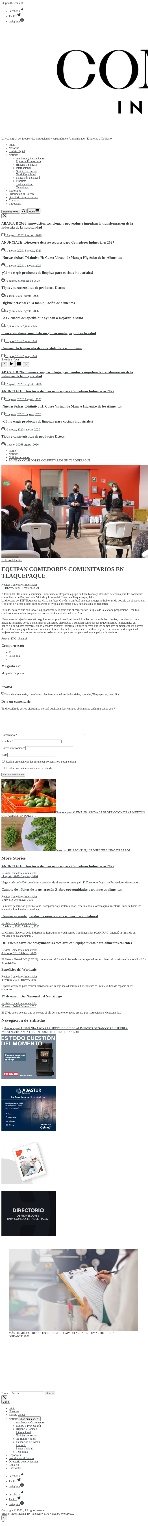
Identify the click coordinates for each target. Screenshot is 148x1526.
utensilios (114, 694)
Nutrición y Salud (26, 174)
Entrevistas (15, 203)
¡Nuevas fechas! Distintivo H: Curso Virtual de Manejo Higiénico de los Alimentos (61, 257)
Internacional (23, 167)
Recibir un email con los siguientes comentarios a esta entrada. (41, 761)
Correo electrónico (13, 748)
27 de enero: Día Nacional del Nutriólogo (31, 996)
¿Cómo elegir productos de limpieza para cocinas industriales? (47, 273)
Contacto (14, 200)
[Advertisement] (74, 1366)
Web (4, 754)
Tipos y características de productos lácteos (33, 288)
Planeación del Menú (28, 177)
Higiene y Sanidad (26, 164)
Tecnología (22, 187)
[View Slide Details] (73, 1329)
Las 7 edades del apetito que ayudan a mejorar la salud (42, 318)
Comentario (9, 734)
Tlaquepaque (99, 694)
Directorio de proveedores (23, 197)
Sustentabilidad (24, 184)
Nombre (7, 741)
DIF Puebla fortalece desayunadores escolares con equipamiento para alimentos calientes (66, 943)
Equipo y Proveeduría (28, 161)
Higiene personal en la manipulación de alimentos (38, 303)
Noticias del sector (26, 171)
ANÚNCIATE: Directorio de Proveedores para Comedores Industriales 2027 (57, 242)
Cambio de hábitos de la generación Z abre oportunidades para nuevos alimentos (61, 889)
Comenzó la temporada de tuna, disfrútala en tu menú (41, 348)
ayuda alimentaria (17, 694)
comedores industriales (67, 694)
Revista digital (17, 151)
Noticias (13, 154)
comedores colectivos (41, 694)
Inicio (12, 144)
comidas (86, 694)
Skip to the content (12, 3)
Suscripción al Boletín (21, 193)
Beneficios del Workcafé (18, 969)
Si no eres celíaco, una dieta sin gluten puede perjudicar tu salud (48, 333)
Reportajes (15, 190)
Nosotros (14, 147)
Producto (21, 180)
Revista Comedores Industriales (19, 584)
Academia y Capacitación (30, 158)
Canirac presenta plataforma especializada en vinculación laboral (49, 916)
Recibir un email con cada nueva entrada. (29, 768)
